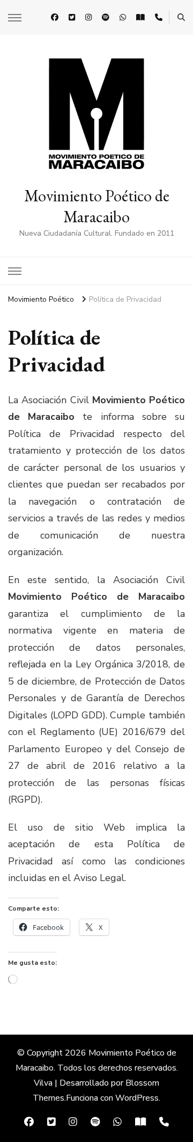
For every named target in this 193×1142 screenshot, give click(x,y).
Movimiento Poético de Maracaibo (96, 206)
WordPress (137, 1098)
